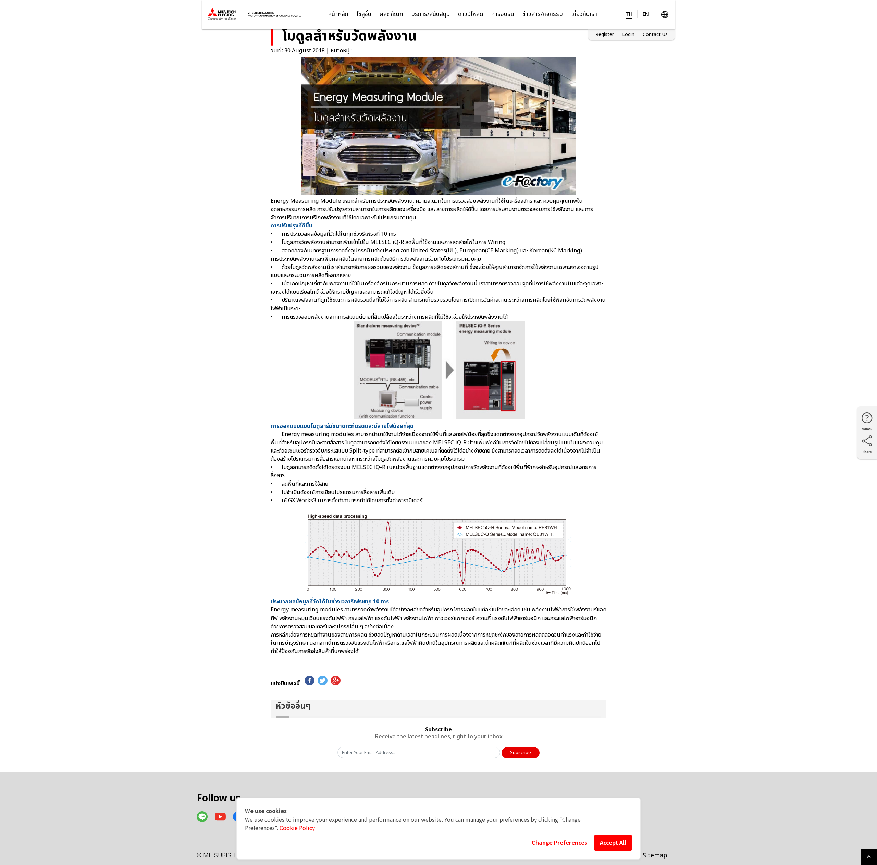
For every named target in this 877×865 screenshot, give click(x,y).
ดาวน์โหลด (470, 14)
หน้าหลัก (338, 14)
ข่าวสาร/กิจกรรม (542, 14)
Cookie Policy (297, 828)
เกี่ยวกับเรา (584, 14)
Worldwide (664, 14)
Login (628, 34)
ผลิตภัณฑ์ (391, 14)
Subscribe (520, 752)
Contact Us (655, 34)
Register (604, 34)
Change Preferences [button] (559, 842)
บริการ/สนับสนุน (430, 14)
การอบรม (502, 14)
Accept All (613, 842)
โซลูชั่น (364, 14)
